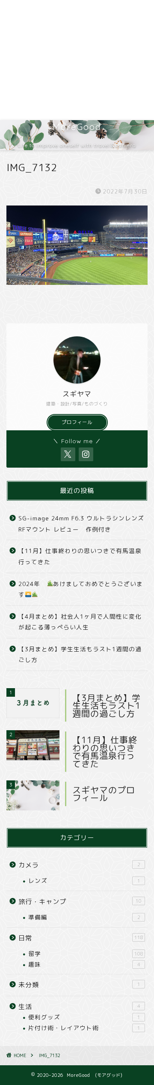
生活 (79, 1006)
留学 (85, 953)
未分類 (79, 984)
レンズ (84, 880)
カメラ (79, 865)
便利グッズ (84, 1017)
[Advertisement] (77, 60)
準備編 (84, 917)
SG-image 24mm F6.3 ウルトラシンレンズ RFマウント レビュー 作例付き (81, 523)
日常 (80, 938)
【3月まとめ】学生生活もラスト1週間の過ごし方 (80, 654)
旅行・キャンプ (80, 901)
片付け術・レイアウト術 (84, 1028)
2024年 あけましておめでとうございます (80, 589)
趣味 (84, 964)
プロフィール (77, 422)
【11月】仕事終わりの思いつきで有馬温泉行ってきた (80, 556)
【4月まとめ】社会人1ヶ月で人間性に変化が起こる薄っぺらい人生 (80, 622)
